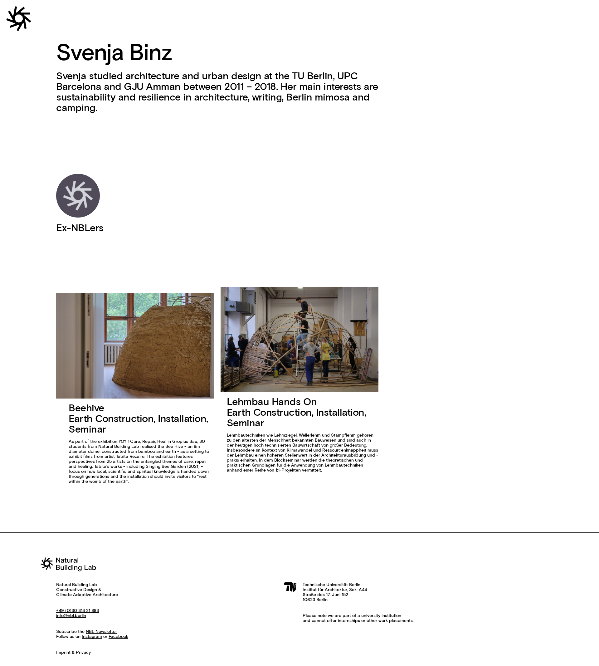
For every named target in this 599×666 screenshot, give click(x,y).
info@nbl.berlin (71, 616)
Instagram (92, 636)
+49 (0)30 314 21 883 (77, 611)
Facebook (118, 636)
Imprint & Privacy (73, 652)
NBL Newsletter (101, 631)
